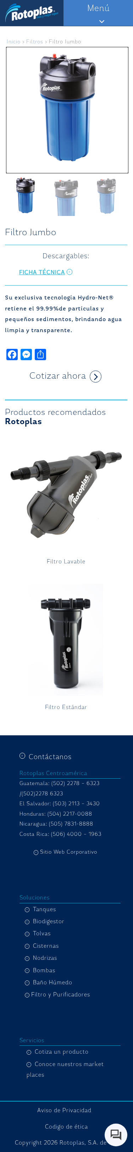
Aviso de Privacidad (64, 1110)
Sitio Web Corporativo (68, 852)
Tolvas (42, 933)
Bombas (44, 970)
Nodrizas (45, 958)
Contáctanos (50, 756)
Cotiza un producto (62, 1051)
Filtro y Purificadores (60, 994)
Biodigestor (49, 921)
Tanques (44, 909)
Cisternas (46, 946)
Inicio (14, 41)
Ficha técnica (42, 272)
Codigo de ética (66, 1126)
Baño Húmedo (52, 982)
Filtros (34, 41)
